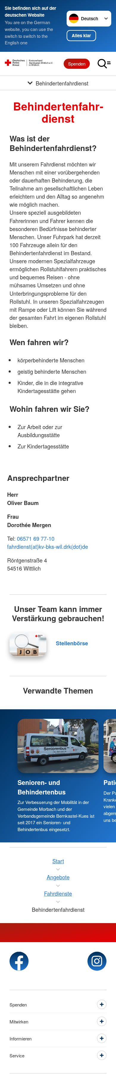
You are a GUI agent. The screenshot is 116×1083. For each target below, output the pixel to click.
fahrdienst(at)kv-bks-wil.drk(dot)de (47, 546)
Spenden (76, 63)
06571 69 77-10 (35, 538)
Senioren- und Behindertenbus (42, 787)
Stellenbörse (72, 643)
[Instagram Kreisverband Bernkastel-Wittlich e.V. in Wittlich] (96, 961)
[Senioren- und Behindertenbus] (58, 746)
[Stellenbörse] (28, 644)
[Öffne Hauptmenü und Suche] (104, 64)
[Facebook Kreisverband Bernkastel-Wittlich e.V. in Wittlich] (19, 961)
